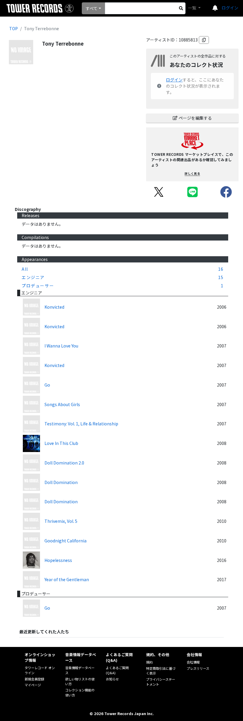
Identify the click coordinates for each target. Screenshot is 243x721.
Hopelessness (58, 560)
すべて (91, 8)
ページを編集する (195, 118)
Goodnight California (65, 541)
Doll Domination (61, 482)
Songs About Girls (62, 404)
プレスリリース (198, 668)
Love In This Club (61, 443)
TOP (13, 28)
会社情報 (193, 662)
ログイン (230, 8)
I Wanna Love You (61, 346)
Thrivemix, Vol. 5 (60, 521)
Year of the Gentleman (66, 579)
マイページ (33, 684)
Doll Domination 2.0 (64, 463)
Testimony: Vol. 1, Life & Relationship (81, 424)
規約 (149, 662)
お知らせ (112, 679)
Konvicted (54, 307)
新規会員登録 (34, 679)
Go (47, 385)
